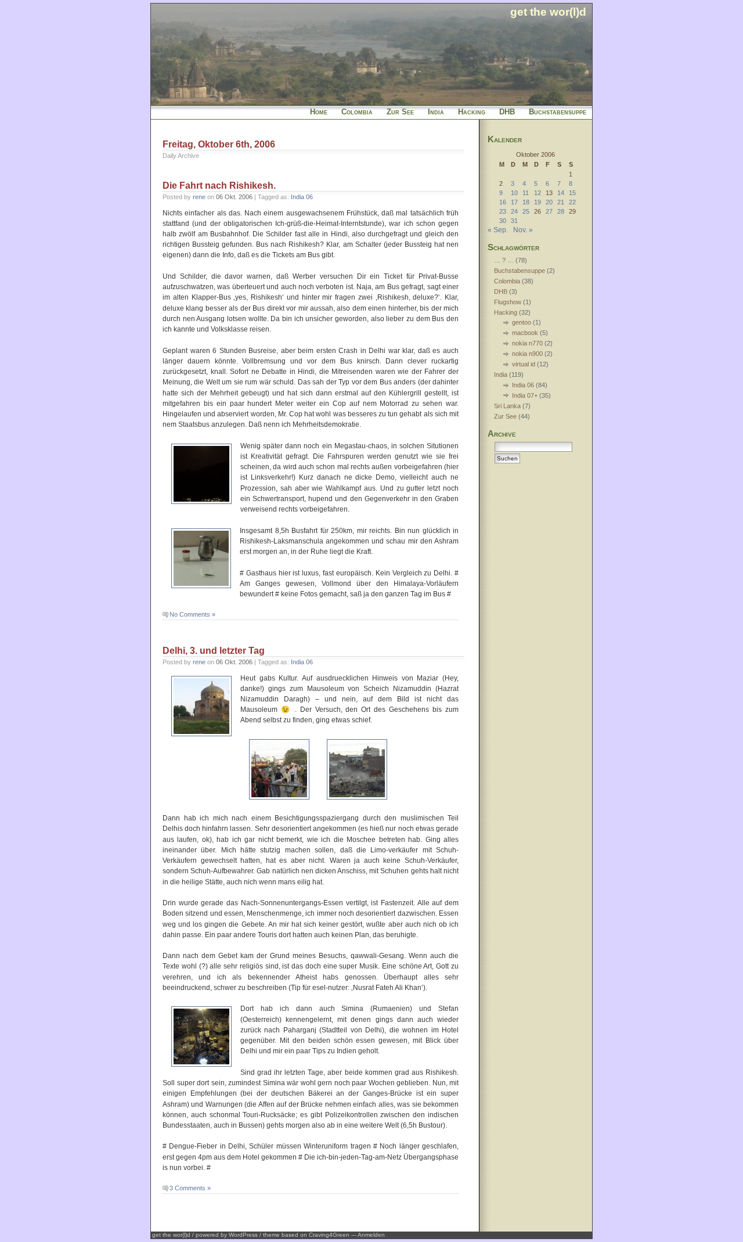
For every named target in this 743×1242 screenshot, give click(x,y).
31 (514, 220)
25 (525, 211)
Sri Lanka (507, 405)
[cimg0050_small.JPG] (357, 800)
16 (502, 202)
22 (572, 202)
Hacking (471, 111)
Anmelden (371, 1235)
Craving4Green (329, 1235)
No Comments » (192, 614)
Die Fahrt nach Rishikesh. (219, 185)
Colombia (357, 111)
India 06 (302, 196)
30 (502, 220)
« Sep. (498, 230)
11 (525, 192)
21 (560, 202)
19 (537, 202)
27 (549, 211)
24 (514, 211)
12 (537, 192)
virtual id (523, 364)
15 (572, 192)
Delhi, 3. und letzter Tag (214, 651)
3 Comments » (190, 1188)
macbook (525, 332)
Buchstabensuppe (557, 111)
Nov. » (523, 230)
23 (502, 211)
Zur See (400, 111)
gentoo (521, 322)
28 (560, 211)
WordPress (243, 1235)
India (436, 111)
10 (514, 192)
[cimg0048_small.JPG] (279, 800)
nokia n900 (527, 353)
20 (549, 202)
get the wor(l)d (548, 11)
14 (560, 192)
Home (318, 111)
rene (199, 196)
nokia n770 (527, 343)
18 (525, 202)
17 (514, 202)
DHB (507, 111)
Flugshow (507, 301)
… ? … (504, 260)
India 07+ (525, 395)
